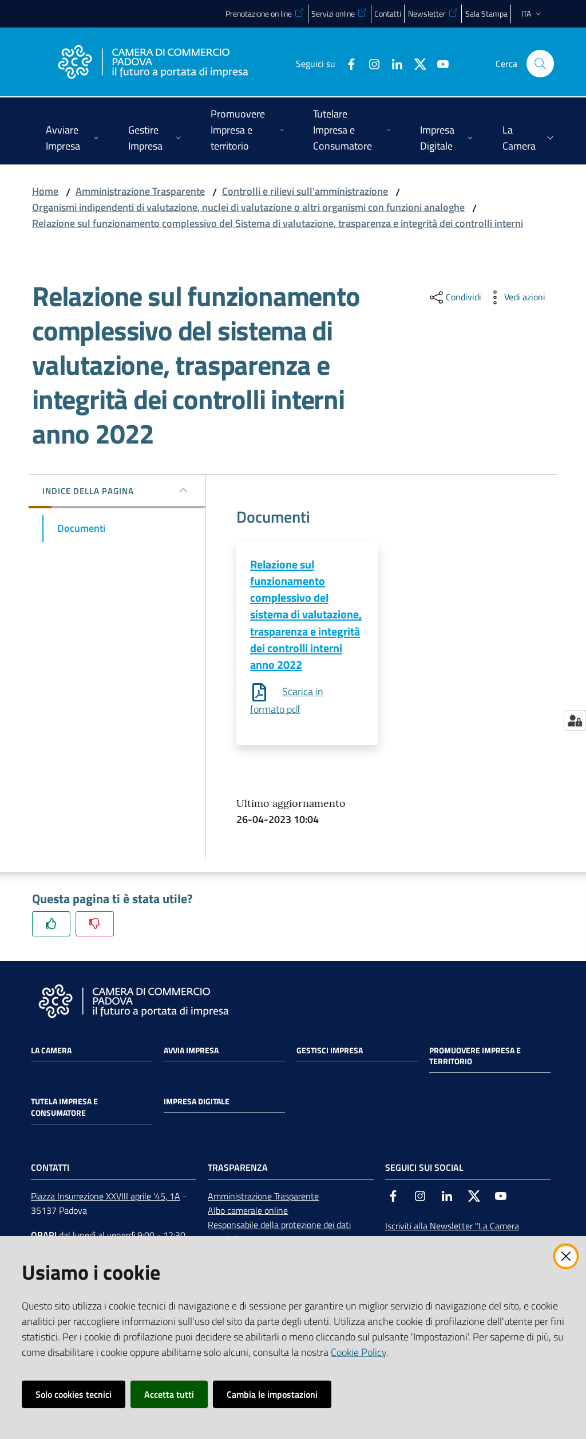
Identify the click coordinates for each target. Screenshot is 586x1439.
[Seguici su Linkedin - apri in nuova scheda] (392, 63)
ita (526, 13)
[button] (540, 63)
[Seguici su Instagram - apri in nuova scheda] (369, 63)
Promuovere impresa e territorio (475, 1056)
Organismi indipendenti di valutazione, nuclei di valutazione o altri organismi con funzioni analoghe (248, 207)
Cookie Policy (358, 1352)
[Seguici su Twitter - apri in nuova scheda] (415, 63)
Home (45, 191)
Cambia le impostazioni (272, 1394)
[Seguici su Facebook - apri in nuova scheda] (346, 63)
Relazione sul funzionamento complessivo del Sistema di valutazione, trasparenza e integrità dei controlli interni (277, 223)
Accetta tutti (169, 1394)
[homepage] (152, 63)
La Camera (51, 1050)
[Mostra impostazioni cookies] (575, 720)
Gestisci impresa (329, 1050)
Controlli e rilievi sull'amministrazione (305, 191)
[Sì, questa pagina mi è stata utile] (51, 923)
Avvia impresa (191, 1050)
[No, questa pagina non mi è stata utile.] (95, 923)
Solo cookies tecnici (73, 1394)
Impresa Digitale (196, 1101)
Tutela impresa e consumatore (64, 1107)
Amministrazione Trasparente (140, 191)
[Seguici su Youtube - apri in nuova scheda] (438, 63)
